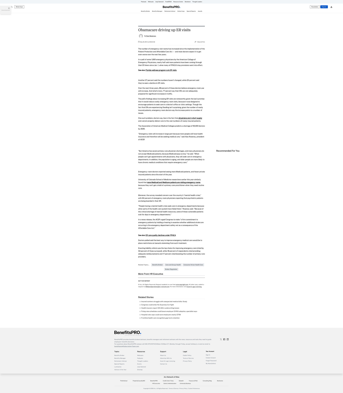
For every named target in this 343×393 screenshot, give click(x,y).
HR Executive (156, 383)
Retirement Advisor (120, 361)
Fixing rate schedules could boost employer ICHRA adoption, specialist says (169, 311)
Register (324, 7)
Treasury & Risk (193, 380)
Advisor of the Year (120, 369)
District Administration (170, 383)
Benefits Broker (119, 355)
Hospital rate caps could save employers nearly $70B (161, 315)
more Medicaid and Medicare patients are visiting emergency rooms (173, 182)
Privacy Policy (187, 361)
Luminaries (117, 367)
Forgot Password (211, 360)
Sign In (208, 355)
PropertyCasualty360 (139, 380)
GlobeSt (181, 380)
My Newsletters (211, 363)
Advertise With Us (166, 358)
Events (139, 364)
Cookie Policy (187, 355)
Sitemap (139, 369)
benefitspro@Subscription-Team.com (126, 346)
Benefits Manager (120, 358)
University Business (185, 383)
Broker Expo (19, 7)
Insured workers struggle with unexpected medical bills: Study (164, 301)
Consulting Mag (207, 380)
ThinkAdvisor (123, 380)
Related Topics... (143, 265)
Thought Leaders (197, 1)
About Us (163, 355)
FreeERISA (168, 1)
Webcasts (151, 1)
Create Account (211, 358)
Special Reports (119, 364)
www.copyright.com (182, 284)
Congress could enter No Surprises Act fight (157, 305)
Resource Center (178, 1)
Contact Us (163, 364)
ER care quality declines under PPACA (161, 235)
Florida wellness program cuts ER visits (161, 70)
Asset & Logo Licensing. (194, 286)
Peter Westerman (151, 36)
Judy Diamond (159, 1)
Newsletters (314, 7)
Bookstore (188, 1)
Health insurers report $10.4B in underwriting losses (160, 308)
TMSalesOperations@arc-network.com (157, 286)
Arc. (155, 388)
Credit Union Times (168, 380)
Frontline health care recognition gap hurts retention (160, 318)
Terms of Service (188, 358)
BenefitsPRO (154, 380)
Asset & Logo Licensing (167, 361)
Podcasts (143, 1)
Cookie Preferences (194, 388)
